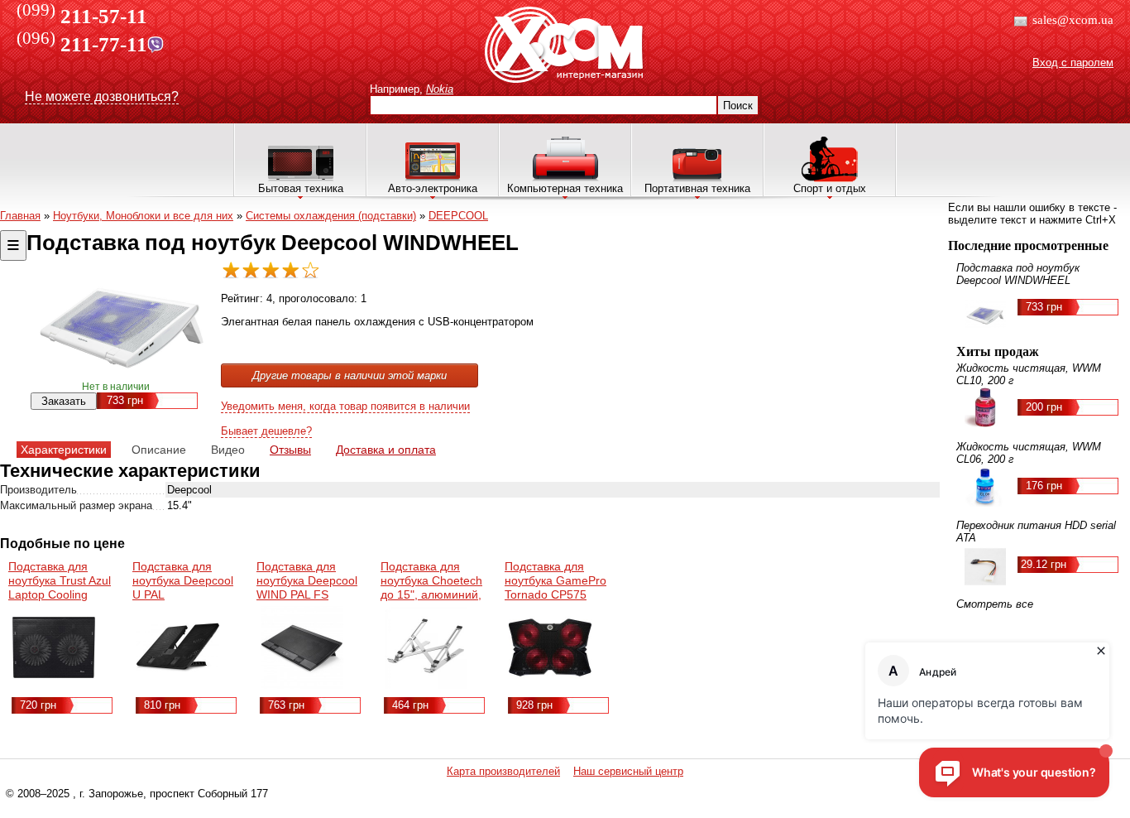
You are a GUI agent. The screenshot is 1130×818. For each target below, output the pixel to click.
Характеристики (64, 449)
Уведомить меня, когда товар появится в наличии (345, 406)
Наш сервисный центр (628, 771)
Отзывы (290, 449)
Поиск (738, 105)
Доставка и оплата (386, 449)
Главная (20, 215)
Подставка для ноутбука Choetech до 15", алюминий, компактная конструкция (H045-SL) (433, 601)
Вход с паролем (1072, 62)
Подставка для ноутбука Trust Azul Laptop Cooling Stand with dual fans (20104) (61, 594)
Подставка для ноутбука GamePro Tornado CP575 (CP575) (555, 587)
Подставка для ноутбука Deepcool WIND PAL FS (306, 580)
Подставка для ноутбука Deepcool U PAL (182, 580)
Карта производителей (503, 771)
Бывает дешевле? (266, 431)
